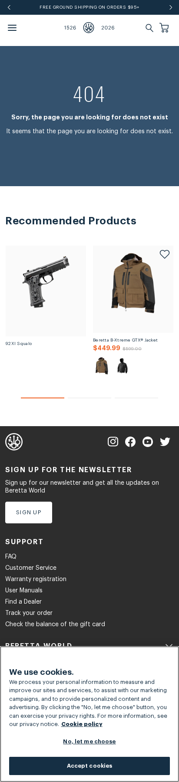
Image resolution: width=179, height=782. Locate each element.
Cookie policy (82, 724)
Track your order (29, 613)
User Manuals (24, 591)
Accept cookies (90, 766)
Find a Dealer (23, 602)
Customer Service (30, 568)
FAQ (11, 557)
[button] (165, 28)
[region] (89, 714)
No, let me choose (89, 741)
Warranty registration (35, 579)
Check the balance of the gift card (55, 624)
